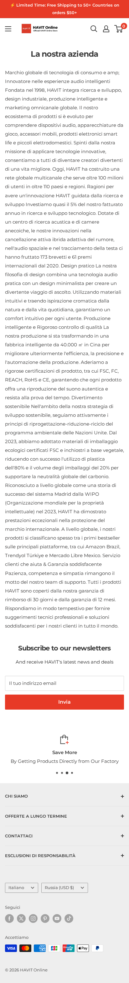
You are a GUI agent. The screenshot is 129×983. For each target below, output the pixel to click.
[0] (119, 29)
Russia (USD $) (59, 887)
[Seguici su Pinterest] (45, 918)
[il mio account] (106, 28)
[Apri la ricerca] (93, 28)
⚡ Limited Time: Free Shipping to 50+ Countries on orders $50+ (64, 9)
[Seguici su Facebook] (9, 918)
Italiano (16, 887)
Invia (64, 702)
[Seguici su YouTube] (57, 918)
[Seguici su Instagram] (33, 918)
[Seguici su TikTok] (68, 918)
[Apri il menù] (8, 28)
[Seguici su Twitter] (21, 918)
